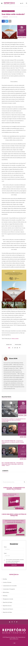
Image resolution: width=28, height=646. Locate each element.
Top (14, 643)
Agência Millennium (14, 638)
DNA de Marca (6, 592)
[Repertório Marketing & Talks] (9, 3)
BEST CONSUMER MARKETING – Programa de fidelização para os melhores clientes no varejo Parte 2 (13, 442)
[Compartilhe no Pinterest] (20, 348)
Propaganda (18, 344)
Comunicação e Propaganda (8, 11)
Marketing (9, 344)
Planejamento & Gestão (8, 599)
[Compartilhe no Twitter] (6, 21)
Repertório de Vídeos (7, 612)
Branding (5, 579)
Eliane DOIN (5, 16)
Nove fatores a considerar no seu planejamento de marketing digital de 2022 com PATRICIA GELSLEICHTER (13, 420)
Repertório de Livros (7, 605)
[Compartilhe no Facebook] (3, 21)
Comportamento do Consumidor (10, 585)
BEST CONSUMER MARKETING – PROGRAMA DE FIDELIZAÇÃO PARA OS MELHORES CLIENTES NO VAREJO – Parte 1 (12, 464)
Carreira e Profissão (7, 582)
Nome (5, 546)
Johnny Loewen (14, 338)
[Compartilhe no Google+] (17, 348)
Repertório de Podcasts (8, 609)
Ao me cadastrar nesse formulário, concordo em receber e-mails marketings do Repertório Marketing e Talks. (15, 561)
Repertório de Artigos (7, 602)
